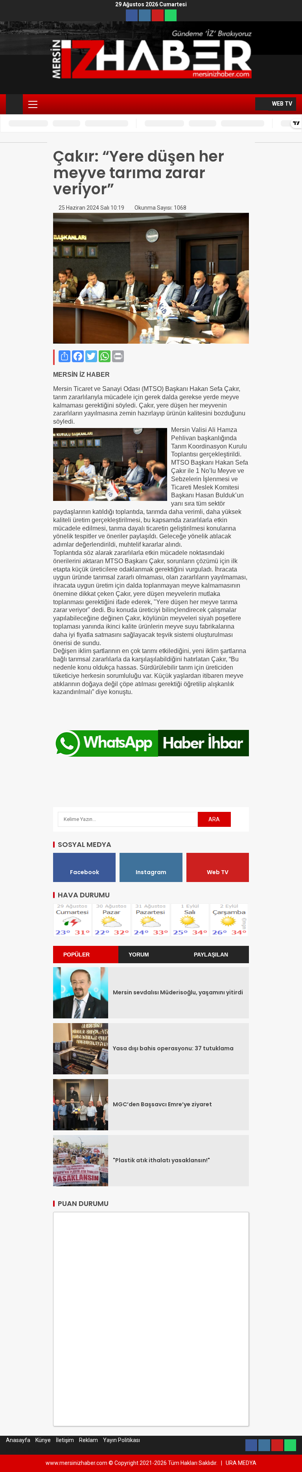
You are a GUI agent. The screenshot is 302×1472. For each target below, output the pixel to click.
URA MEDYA (241, 1463)
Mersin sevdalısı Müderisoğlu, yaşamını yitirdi (178, 992)
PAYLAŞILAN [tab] (211, 954)
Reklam (88, 1440)
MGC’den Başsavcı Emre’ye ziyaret (162, 1104)
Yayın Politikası (121, 1440)
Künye (43, 1440)
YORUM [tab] (139, 954)
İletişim (65, 1440)
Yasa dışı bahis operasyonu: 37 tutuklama (173, 1048)
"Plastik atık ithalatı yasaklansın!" (161, 1160)
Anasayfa (18, 1440)
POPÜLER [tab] (76, 954)
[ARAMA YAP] (248, 104)
